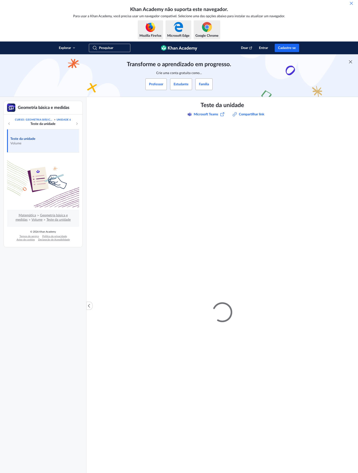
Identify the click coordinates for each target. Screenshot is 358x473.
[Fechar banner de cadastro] (350, 62)
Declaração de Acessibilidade (54, 239)
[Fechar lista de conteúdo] (89, 306)
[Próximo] (76, 123)
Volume (36, 219)
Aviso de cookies (26, 239)
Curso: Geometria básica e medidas (34, 119)
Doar (244, 48)
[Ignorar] (351, 3)
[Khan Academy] (179, 48)
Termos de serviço (29, 236)
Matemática (27, 215)
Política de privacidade (54, 236)
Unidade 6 (64, 119)
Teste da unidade (22, 138)
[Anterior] (9, 123)
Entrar (263, 48)
